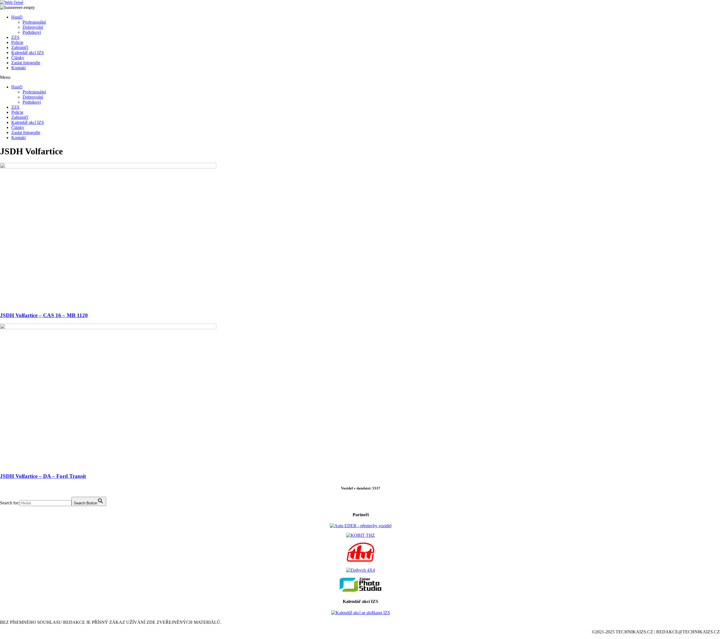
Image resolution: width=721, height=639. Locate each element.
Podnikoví (32, 32)
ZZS (15, 37)
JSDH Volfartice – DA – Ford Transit (43, 476)
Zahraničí (19, 47)
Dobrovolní (33, 27)
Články (17, 57)
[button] (360, 77)
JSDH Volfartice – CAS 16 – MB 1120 (44, 315)
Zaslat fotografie (25, 62)
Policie (17, 42)
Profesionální (34, 22)
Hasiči (17, 17)
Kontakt (18, 67)
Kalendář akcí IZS (27, 52)
